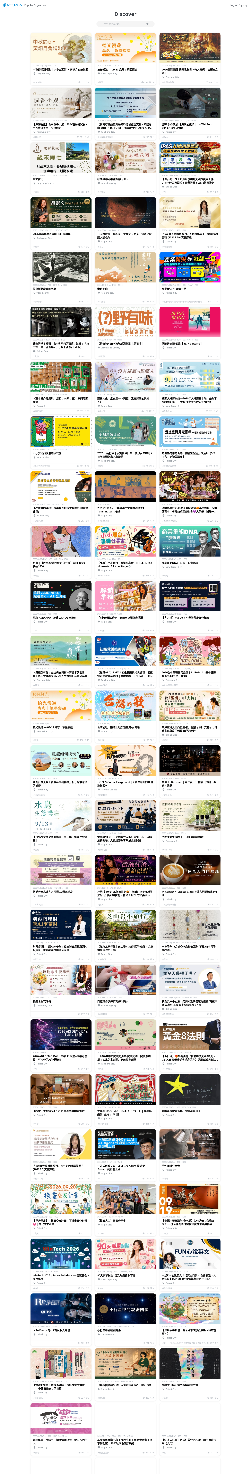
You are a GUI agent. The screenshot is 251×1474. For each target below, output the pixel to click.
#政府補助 (38, 520)
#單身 (36, 1123)
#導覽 (100, 82)
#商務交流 (102, 849)
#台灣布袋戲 (168, 82)
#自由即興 (102, 794)
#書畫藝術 (38, 1397)
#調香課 (37, 137)
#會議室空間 (103, 1452)
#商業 (165, 575)
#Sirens (165, 137)
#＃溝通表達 (103, 520)
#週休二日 (38, 1178)
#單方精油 (38, 904)
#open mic (103, 1123)
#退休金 (37, 959)
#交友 (100, 246)
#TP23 (101, 1233)
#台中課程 (102, 685)
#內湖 (165, 1178)
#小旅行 (101, 301)
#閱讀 (36, 685)
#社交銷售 (167, 1069)
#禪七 (36, 192)
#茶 (164, 1452)
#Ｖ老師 (101, 630)
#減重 (165, 740)
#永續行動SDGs (105, 959)
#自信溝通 (167, 1288)
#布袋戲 (101, 740)
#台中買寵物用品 (170, 685)
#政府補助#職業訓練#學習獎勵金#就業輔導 (182, 301)
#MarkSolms (39, 794)
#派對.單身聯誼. (169, 520)
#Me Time (167, 849)
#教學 (36, 246)
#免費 (165, 1397)
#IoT (35, 1288)
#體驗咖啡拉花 (169, 904)
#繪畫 (36, 575)
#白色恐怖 (167, 411)
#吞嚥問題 (102, 1014)
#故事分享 (167, 794)
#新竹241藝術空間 (41, 466)
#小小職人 (38, 82)
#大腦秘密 (167, 246)
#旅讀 (165, 1233)
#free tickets (104, 575)
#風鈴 (165, 959)
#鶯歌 (36, 740)
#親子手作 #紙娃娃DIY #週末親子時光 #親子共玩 (184, 1343)
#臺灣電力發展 (169, 466)
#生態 (36, 849)
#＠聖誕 (101, 192)
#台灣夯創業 (168, 1014)
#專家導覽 (38, 411)
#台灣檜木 (38, 301)
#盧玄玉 (101, 411)
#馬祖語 (101, 356)
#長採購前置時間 (105, 137)
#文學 (36, 356)
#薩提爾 (101, 1397)
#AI (164, 192)
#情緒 (36, 1452)
